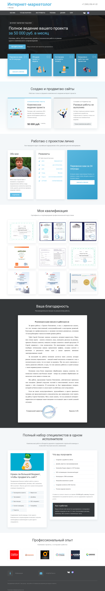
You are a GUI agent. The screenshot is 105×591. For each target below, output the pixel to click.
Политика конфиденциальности (16, 590)
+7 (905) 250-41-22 (89, 4)
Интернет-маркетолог (30, 4)
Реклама (52, 13)
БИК (43, 169)
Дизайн (62, 13)
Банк (43, 165)
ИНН (43, 161)
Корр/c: (44, 177)
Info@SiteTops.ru (50, 573)
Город (43, 173)
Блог (71, 13)
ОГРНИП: (44, 181)
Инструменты (40, 13)
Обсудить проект (17, 46)
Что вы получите (25, 13)
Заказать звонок (18, 72)
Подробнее (16, 195)
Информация (19, 573)
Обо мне (12, 13)
